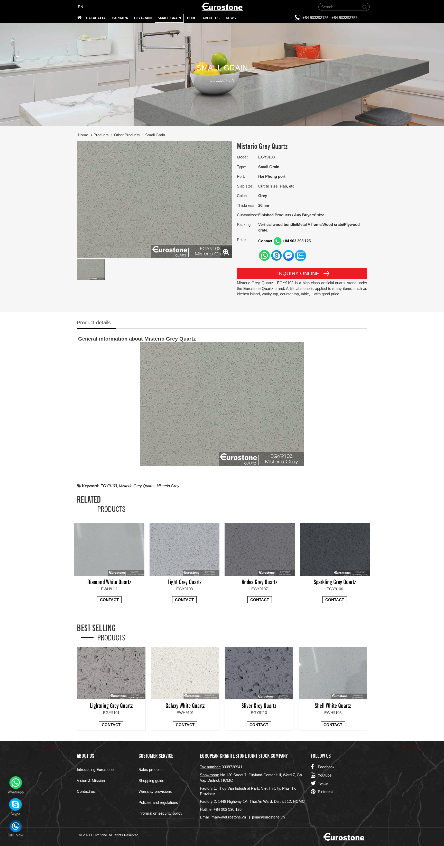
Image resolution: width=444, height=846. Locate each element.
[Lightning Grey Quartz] (111, 673)
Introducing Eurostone (95, 769)
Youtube (324, 775)
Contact (109, 600)
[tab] (96, 323)
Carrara (120, 18)
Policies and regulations (158, 802)
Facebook (326, 767)
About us (211, 18)
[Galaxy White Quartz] (185, 673)
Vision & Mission (91, 780)
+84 (217, 809)
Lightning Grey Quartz (111, 705)
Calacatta (96, 18)
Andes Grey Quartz (259, 581)
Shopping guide (151, 780)
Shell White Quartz (333, 705)
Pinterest (325, 791)
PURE (191, 18)
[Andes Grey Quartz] (260, 549)
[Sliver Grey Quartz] (259, 673)
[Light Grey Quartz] (185, 549)
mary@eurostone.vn (228, 817)
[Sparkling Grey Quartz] (335, 549)
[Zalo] (300, 255)
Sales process (150, 769)
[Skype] (276, 255)
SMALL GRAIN (169, 18)
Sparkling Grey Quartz (335, 581)
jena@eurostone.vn (268, 817)
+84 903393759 (344, 17)
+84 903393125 (315, 17)
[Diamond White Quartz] (109, 549)
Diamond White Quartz (109, 581)
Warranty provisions (155, 791)
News (231, 18)
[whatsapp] (264, 255)
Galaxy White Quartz (185, 705)
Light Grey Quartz (184, 581)
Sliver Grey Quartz (259, 705)
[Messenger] (288, 255)
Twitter (323, 783)
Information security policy (160, 813)
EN (80, 7)
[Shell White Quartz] (333, 673)
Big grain (143, 18)
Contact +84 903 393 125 (284, 241)
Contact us (86, 791)
